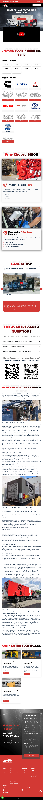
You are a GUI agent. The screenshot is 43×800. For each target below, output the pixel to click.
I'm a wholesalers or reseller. (30, 739)
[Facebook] (3, 792)
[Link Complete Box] (11, 663)
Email (25, 729)
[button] (21, 34)
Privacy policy (37, 798)
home (10, 5)
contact (38, 1)
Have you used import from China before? (31, 734)
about (4, 768)
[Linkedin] (5, 792)
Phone (33, 729)
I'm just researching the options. (30, 742)
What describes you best (29, 737)
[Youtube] (7, 792)
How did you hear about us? (30, 750)
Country (25, 725)
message (26, 743)
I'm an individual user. (28, 740)
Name (33, 725)
